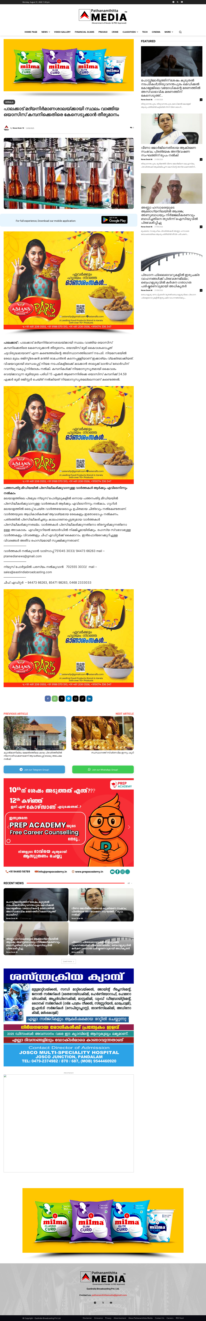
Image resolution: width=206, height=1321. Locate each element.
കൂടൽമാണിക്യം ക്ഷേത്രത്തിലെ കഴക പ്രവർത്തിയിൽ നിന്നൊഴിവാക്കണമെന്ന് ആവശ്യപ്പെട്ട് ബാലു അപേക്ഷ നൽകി (33, 755)
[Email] (76, 699)
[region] (69, 68)
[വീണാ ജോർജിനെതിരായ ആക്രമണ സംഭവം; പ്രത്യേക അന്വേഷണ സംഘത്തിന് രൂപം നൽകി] (171, 129)
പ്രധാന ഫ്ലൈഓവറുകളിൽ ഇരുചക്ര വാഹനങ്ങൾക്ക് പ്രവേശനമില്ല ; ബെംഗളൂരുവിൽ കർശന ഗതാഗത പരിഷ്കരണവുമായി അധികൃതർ (101, 945)
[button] (180, 32)
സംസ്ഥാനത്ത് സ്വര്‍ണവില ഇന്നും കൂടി (112, 752)
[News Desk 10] (7, 128)
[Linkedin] (89, 699)
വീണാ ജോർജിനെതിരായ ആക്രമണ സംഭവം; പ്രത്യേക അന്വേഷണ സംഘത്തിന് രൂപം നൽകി (99, 911)
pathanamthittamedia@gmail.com (109, 1295)
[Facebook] (48, 699)
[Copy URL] (82, 699)
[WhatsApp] (55, 699)
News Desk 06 (11, 918)
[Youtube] (182, 2)
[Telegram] (173, 2)
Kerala (9, 102)
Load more (67, 961)
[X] (177, 2)
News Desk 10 (18, 128)
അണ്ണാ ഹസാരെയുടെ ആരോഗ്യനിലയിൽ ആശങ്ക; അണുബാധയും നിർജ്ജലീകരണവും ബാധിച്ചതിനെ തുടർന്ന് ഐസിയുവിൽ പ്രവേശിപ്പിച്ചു (33, 943)
